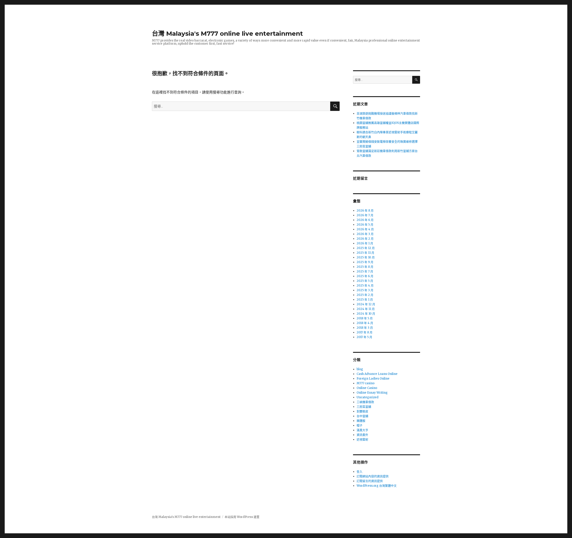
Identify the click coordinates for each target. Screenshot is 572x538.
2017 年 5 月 (364, 337)
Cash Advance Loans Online (377, 374)
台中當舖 (362, 416)
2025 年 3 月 (365, 290)
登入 (359, 472)
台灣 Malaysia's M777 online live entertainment (227, 33)
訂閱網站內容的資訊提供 (373, 476)
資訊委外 (362, 435)
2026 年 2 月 (365, 239)
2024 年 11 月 (366, 309)
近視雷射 (362, 439)
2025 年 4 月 (365, 285)
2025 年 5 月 (365, 281)
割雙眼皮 (362, 411)
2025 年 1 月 (365, 299)
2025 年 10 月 (366, 257)
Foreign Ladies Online (373, 378)
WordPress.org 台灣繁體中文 (377, 486)
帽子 (359, 425)
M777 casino (365, 383)
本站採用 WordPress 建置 (242, 517)
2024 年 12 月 (366, 304)
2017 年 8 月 (364, 332)
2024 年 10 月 (366, 314)
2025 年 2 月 (365, 295)
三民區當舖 (364, 407)
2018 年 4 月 (365, 323)
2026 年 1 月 (365, 243)
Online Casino (367, 388)
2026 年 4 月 (365, 229)
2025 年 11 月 (365, 253)
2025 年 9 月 (365, 262)
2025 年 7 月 (365, 271)
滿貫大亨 (362, 430)
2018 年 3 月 (365, 328)
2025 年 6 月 (365, 276)
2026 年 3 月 (365, 234)
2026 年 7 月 (365, 215)
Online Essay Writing (372, 393)
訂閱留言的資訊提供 (370, 481)
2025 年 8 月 (365, 267)
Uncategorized (368, 397)
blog (360, 369)
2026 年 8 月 (365, 210)
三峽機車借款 (365, 402)
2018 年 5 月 (365, 318)
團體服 (361, 421)
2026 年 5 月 (365, 224)
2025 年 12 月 (366, 248)
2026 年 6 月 (365, 220)
